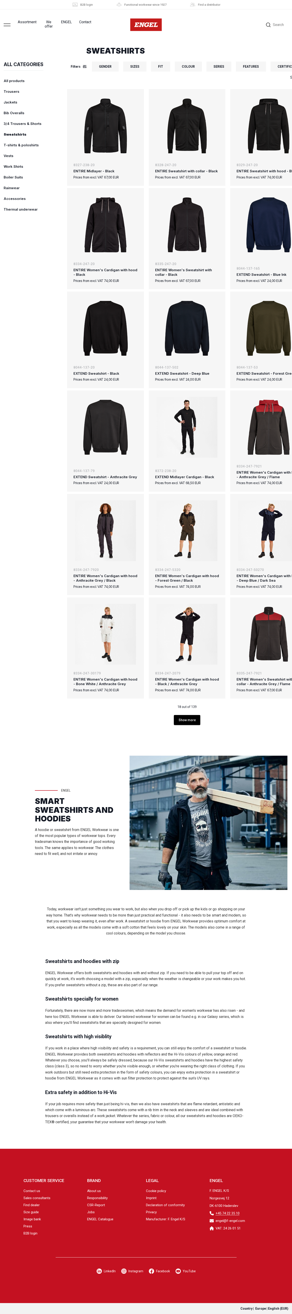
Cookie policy (156, 1191)
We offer (49, 24)
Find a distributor (209, 4)
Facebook (163, 1271)
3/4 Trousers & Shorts (23, 123)
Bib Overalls (14, 113)
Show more (187, 720)
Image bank (32, 1219)
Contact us (31, 1191)
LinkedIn (110, 1271)
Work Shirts (13, 166)
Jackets (10, 102)
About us (94, 1191)
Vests (8, 156)
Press (27, 1226)
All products (14, 81)
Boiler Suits (13, 177)
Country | (264, 1308)
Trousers (11, 91)
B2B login (86, 4)
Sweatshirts (15, 134)
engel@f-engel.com (230, 1221)
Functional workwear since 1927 (145, 4)
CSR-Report (96, 1205)
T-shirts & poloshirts (21, 145)
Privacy (151, 1212)
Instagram (135, 1271)
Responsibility (97, 1198)
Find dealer (31, 1205)
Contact (85, 22)
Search (278, 25)
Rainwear (12, 188)
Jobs (91, 1212)
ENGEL (66, 22)
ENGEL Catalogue (100, 1219)
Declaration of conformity (165, 1205)
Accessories (15, 198)
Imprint (151, 1198)
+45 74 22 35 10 (228, 1213)
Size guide (31, 1212)
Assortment (27, 22)
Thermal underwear (21, 209)
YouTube (189, 1271)
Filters (76, 66)
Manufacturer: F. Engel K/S (165, 1219)
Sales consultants (36, 1198)
